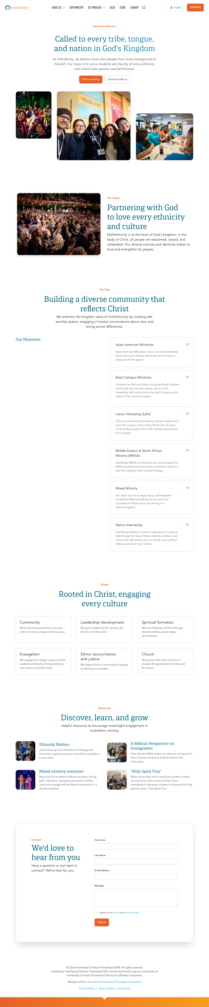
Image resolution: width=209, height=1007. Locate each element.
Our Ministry (76, 7)
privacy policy (132, 912)
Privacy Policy (87, 988)
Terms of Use (106, 988)
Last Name (100, 855)
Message (99, 886)
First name (100, 840)
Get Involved (95, 7)
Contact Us (123, 988)
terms (117, 912)
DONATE (195, 7)
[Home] (17, 7)
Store (123, 7)
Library (134, 7)
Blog (112, 7)
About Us (56, 7)
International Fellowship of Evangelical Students (113, 982)
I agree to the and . (119, 912)
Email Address (102, 870)
